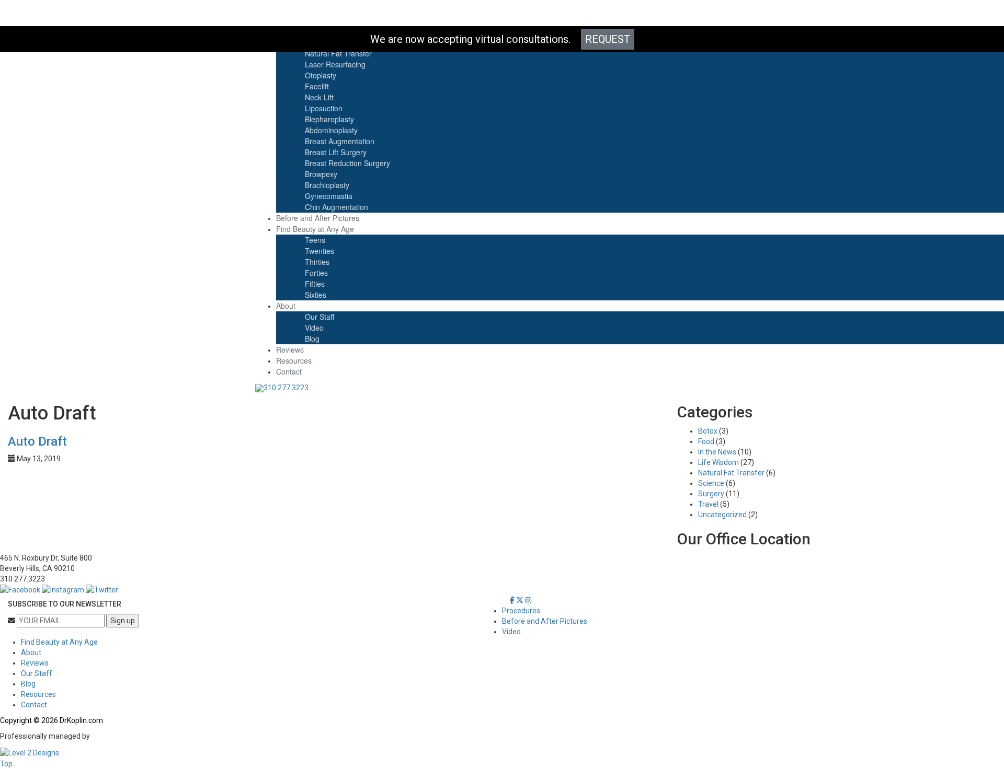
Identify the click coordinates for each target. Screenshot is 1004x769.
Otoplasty (320, 75)
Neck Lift (319, 97)
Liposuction (324, 108)
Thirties (317, 262)
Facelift (317, 86)
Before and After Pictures (317, 218)
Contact (289, 371)
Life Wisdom (718, 462)
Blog (312, 338)
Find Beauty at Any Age (315, 229)
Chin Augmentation (336, 207)
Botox (707, 431)
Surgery (711, 494)
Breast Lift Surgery (336, 152)
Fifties (315, 283)
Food (706, 441)
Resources (294, 360)
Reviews (290, 349)
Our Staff (319, 316)
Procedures (521, 611)
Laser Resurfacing (335, 64)
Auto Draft (37, 441)
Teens (315, 240)
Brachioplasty (327, 185)
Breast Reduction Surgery (347, 163)
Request (607, 39)
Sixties (315, 294)
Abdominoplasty (331, 130)
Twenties (319, 251)
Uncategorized (722, 514)
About (285, 305)
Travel (708, 504)
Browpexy (321, 174)
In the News (717, 452)
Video (314, 327)
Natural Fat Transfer (731, 473)
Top (6, 764)
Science (711, 483)
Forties (316, 272)
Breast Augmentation (339, 141)
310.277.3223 (286, 387)
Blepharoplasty (329, 119)
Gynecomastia (328, 196)
